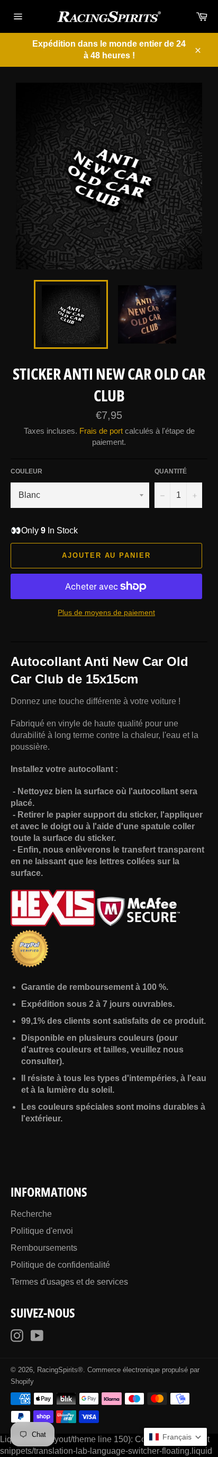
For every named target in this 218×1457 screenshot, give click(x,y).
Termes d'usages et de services (69, 1281)
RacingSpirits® (60, 1370)
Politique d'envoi (42, 1230)
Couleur (26, 471)
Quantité (171, 471)
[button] (175, 1437)
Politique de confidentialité (60, 1264)
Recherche (31, 1213)
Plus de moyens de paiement (106, 612)
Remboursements (44, 1247)
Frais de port (101, 430)
